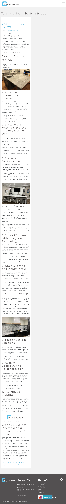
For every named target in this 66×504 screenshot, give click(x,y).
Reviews (40, 490)
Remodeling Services (44, 483)
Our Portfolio (41, 484)
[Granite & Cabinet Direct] (11, 4)
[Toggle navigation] (63, 3)
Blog (39, 489)
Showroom (41, 486)
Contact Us (41, 492)
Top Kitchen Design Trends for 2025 (13, 23)
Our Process (41, 487)
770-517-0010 (20, 483)
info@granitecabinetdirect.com (25, 484)
